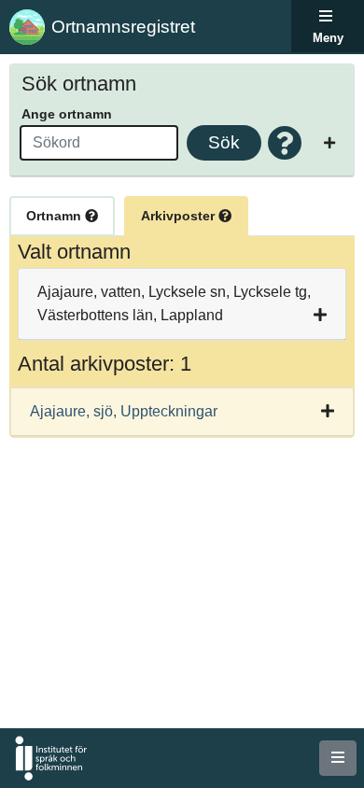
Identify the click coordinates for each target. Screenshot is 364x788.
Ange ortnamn (66, 113)
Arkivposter (179, 215)
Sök (224, 142)
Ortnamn (55, 215)
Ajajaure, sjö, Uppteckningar (123, 411)
